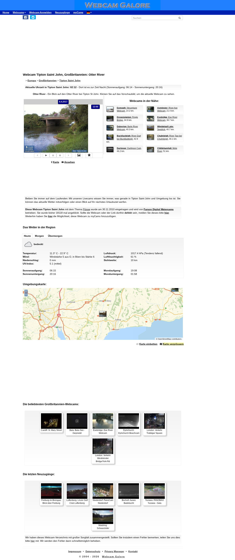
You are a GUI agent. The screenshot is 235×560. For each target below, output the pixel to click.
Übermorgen (55, 235)
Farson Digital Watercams (159, 209)
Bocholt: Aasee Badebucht (129, 501)
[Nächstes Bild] (68, 155)
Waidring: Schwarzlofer (103, 526)
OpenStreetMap (164, 339)
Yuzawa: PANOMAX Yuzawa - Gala (154, 501)
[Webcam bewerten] (89, 155)
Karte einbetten (148, 344)
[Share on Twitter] (33, 17)
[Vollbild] (78, 155)
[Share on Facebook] (26, 17)
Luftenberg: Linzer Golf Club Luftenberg (77, 501)
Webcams (18, 12)
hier (166, 212)
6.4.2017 (63, 102)
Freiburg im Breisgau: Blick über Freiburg (51, 501)
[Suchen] (180, 18)
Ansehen (69, 162)
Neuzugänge (62, 12)
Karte (56, 162)
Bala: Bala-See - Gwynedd (77, 431)
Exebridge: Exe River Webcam (103, 431)
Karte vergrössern (173, 344)
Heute (27, 235)
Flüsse (86, 209)
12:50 (95, 107)
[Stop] (59, 155)
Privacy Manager (114, 551)
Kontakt (133, 551)
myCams (78, 12)
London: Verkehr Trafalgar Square (154, 431)
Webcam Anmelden (40, 12)
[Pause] (53, 155)
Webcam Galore (113, 556)
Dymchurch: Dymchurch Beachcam (128, 431)
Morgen (39, 235)
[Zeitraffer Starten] (46, 155)
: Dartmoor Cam (129, 148)
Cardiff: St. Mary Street (51, 430)
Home (6, 12)
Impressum (74, 551)
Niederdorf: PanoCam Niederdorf (103, 501)
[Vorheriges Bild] (37, 155)
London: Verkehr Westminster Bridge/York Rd (103, 458)
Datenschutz (93, 551)
